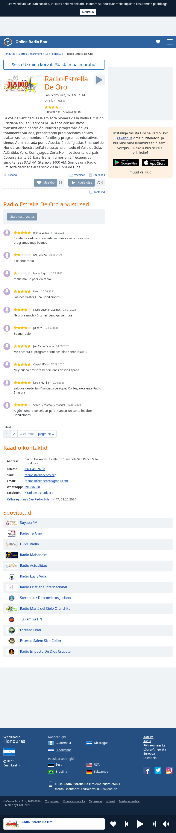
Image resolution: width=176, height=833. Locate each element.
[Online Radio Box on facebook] (146, 770)
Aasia (147, 741)
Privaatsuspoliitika (74, 801)
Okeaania (150, 758)
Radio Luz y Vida (33, 576)
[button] (140, 824)
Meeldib (49, 182)
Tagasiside (95, 801)
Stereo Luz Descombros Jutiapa (45, 597)
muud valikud (140, 172)
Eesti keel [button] (10, 765)
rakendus (124, 138)
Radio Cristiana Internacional (43, 587)
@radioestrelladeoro (38, 493)
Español (12, 175)
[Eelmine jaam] (127, 824)
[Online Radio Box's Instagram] (169, 770)
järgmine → (46, 434)
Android (85, 789)
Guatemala (63, 743)
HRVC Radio (29, 544)
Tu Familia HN (31, 619)
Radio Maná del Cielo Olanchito (45, 608)
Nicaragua (101, 743)
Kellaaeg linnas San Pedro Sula (28, 499)
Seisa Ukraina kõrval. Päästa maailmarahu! (54, 64)
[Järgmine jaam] (154, 824)
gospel (62, 100)
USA (97, 764)
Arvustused (69, 112)
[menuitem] (7, 434)
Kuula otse (85, 182)
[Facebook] (97, 175)
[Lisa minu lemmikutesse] (113, 824)
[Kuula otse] (99, 80)
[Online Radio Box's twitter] (158, 770)
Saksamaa (101, 771)
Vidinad (110, 801)
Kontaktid (99, 192)
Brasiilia (61, 771)
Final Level (23, 805)
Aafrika (148, 737)
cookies (44, 4)
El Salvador (63, 750)
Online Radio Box (31, 41)
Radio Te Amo (31, 533)
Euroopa (149, 753)
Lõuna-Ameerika (154, 749)
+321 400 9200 (34, 469)
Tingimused (52, 801)
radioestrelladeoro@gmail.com (46, 481)
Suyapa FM (29, 522)
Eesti (59, 764)
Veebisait (79, 175)
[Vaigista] (167, 824)
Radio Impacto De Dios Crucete (45, 651)
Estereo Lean (30, 630)
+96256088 (32, 487)
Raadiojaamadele (129, 801)
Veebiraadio (14, 739)
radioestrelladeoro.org (40, 475)
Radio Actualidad (33, 565)
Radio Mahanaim (33, 554)
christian (50, 100)
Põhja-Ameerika (154, 745)
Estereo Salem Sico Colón (40, 640)
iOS (99, 789)
